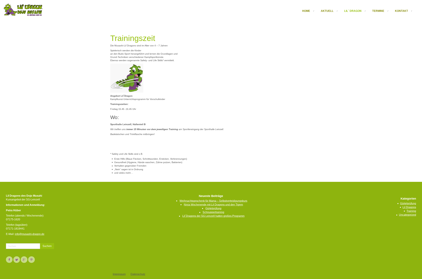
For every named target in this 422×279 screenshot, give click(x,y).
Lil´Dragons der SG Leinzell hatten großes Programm (213, 216)
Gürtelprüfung (213, 208)
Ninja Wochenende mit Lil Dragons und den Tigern (213, 204)
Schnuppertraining (213, 212)
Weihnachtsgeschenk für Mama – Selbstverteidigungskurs (213, 200)
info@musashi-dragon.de (29, 234)
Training (411, 211)
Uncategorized (407, 214)
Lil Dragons (409, 207)
